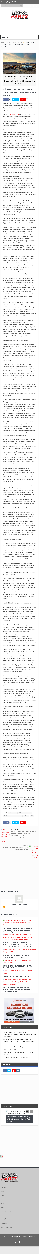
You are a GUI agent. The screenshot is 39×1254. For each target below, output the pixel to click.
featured (26, 816)
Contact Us (4, 1207)
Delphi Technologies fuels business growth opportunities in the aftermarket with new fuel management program (23, 834)
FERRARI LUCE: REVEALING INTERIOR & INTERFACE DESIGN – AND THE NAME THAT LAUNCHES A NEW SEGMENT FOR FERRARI (17, 944)
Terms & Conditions (6, 1227)
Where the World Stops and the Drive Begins (17, 1057)
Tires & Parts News (19, 905)
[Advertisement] (19, 876)
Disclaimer (4, 1223)
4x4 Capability (8, 816)
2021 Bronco (12, 813)
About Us (3, 1203)
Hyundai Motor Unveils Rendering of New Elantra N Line (15, 848)
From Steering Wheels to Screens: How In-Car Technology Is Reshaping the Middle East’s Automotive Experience (18, 930)
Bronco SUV (17, 816)
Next (24, 846)
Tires (2, 1191)
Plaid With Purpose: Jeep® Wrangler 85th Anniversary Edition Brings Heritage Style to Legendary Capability (17, 989)
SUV (32, 816)
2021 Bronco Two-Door (25, 813)
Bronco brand (14, 114)
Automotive (4, 1187)
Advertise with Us (6, 1211)
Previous (16, 829)
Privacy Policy (4, 1219)
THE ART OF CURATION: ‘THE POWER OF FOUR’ (18, 976)
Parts (2, 1195)
